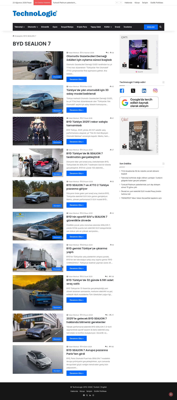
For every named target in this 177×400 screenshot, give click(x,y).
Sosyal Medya (67, 27)
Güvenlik (45, 27)
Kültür (107, 27)
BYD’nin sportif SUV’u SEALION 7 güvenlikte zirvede (86, 218)
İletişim (145, 3)
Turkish (96, 387)
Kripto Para (82, 27)
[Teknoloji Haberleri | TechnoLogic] (37, 14)
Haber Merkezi (73, 53)
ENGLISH (151, 27)
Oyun (55, 27)
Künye (137, 3)
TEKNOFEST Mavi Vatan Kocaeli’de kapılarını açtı (141, 198)
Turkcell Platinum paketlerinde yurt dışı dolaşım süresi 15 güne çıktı (80, 3)
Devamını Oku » (76, 79)
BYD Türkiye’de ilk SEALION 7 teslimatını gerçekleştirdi (84, 155)
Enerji (117, 27)
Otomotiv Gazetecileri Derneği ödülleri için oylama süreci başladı (89, 58)
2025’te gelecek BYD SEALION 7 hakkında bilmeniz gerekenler (86, 320)
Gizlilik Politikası (156, 3)
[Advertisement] (114, 14)
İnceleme (128, 27)
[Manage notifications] (171, 394)
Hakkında (128, 3)
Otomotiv (32, 27)
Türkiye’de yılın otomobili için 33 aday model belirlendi (87, 92)
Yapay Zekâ (96, 27)
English (104, 387)
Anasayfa (18, 36)
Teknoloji (19, 27)
